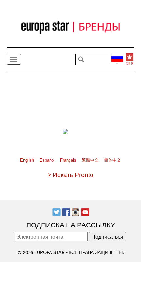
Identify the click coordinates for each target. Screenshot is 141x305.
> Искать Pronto (70, 174)
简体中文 (112, 160)
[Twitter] (56, 211)
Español (47, 160)
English (27, 160)
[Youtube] (85, 211)
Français (69, 160)
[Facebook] (66, 211)
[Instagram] (75, 211)
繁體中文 (91, 160)
